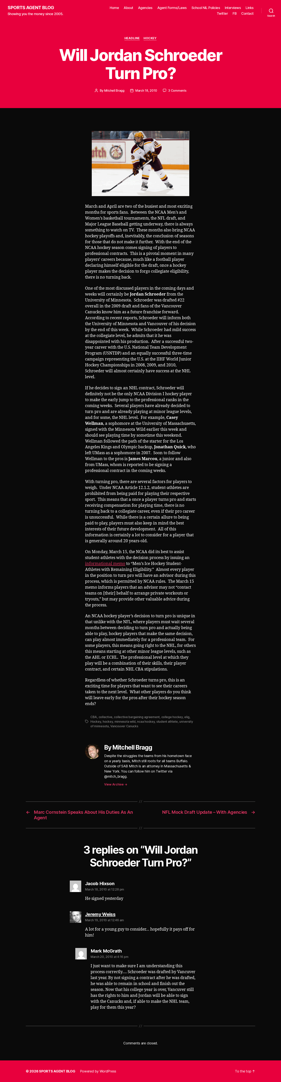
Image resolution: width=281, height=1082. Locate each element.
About (128, 8)
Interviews (233, 8)
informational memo (105, 563)
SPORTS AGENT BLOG (31, 7)
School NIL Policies (206, 8)
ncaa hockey (146, 721)
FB (234, 13)
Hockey (150, 38)
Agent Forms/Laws (172, 8)
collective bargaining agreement (137, 717)
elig (186, 717)
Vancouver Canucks (124, 726)
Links (250, 8)
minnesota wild (125, 721)
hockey (108, 721)
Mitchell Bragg (114, 90)
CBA (93, 717)
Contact (247, 13)
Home (114, 8)
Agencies (145, 8)
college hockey (172, 717)
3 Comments (177, 90)
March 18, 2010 (146, 90)
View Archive (115, 784)
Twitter (222, 13)
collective (105, 717)
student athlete (167, 721)
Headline (132, 38)
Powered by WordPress (98, 1071)
